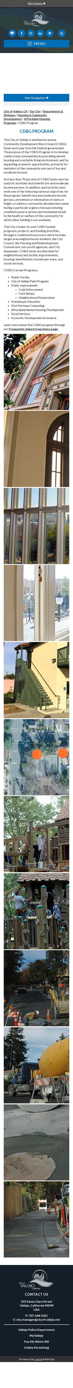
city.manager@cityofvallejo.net (38, 1319)
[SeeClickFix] (12, 33)
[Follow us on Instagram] (31, 33)
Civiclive (38, 1359)
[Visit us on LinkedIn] (40, 33)
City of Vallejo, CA (15, 111)
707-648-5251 (38, 1315)
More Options (35, 3)
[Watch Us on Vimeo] (49, 33)
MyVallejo (36, 1335)
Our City (35, 111)
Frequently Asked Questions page (33, 329)
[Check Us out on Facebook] (21, 33)
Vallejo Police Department (36, 1329)
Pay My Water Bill (36, 1341)
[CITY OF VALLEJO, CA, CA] (36, 20)
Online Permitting (36, 1347)
